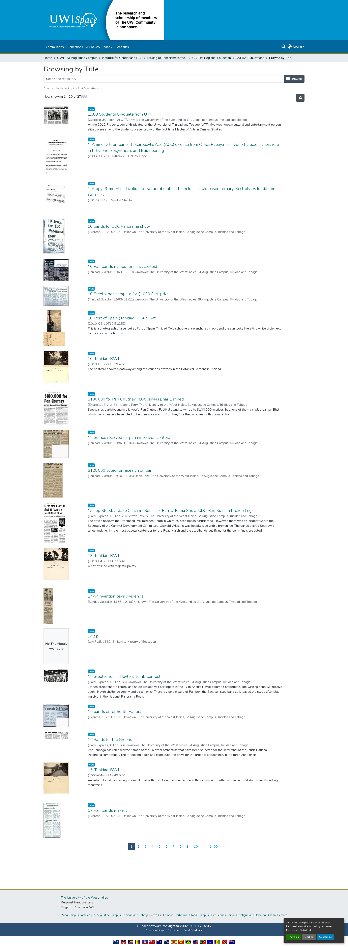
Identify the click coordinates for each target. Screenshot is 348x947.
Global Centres (277, 915)
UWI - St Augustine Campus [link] (77, 58)
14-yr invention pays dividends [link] (115, 596)
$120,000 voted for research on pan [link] (120, 470)
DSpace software (149, 926)
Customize (325, 937)
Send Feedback (193, 930)
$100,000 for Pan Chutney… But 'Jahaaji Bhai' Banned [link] (136, 399)
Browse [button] (296, 79)
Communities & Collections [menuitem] (64, 47)
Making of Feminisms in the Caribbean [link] (167, 58)
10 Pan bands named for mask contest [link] (122, 266)
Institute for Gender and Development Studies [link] (122, 58)
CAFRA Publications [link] (250, 58)
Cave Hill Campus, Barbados (169, 915)
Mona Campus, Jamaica (75, 915)
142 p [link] (93, 636)
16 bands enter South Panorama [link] (117, 711)
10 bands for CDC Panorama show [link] (119, 226)
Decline (308, 937)
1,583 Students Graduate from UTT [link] (120, 114)
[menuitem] (99, 47)
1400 (214, 846)
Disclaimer (174, 930)
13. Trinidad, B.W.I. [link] (104, 555)
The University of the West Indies (84, 897)
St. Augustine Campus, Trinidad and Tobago (120, 915)
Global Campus (199, 915)
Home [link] (48, 58)
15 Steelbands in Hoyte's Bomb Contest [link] (124, 676)
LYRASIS (204, 926)
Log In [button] (298, 46)
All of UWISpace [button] (98, 47)
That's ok (293, 937)
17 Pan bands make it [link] (107, 810)
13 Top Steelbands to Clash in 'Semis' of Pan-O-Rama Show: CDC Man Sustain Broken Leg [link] (170, 510)
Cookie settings (155, 930)
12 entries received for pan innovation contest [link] (129, 437)
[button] (104, 20)
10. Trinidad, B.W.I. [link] (104, 358)
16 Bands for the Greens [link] (110, 739)
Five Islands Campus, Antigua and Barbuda (238, 915)
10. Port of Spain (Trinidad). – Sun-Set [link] (122, 318)
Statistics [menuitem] (122, 47)
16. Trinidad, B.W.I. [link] (104, 770)
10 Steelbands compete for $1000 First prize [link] (128, 294)
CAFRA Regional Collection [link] (211, 58)
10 (196, 846)
